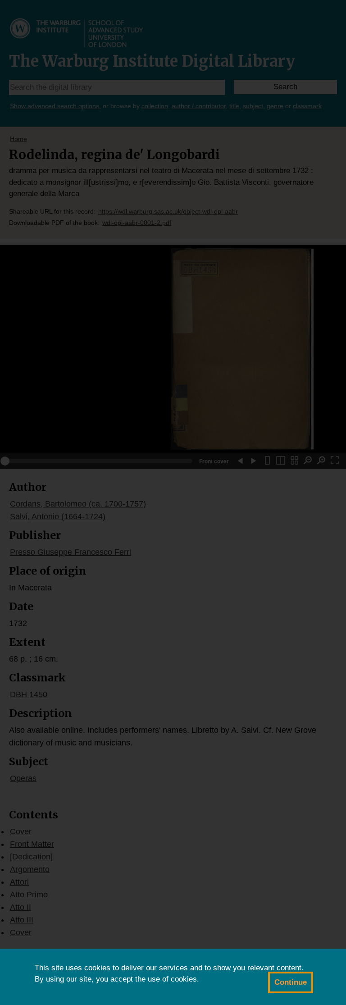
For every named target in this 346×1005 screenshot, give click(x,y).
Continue (290, 982)
